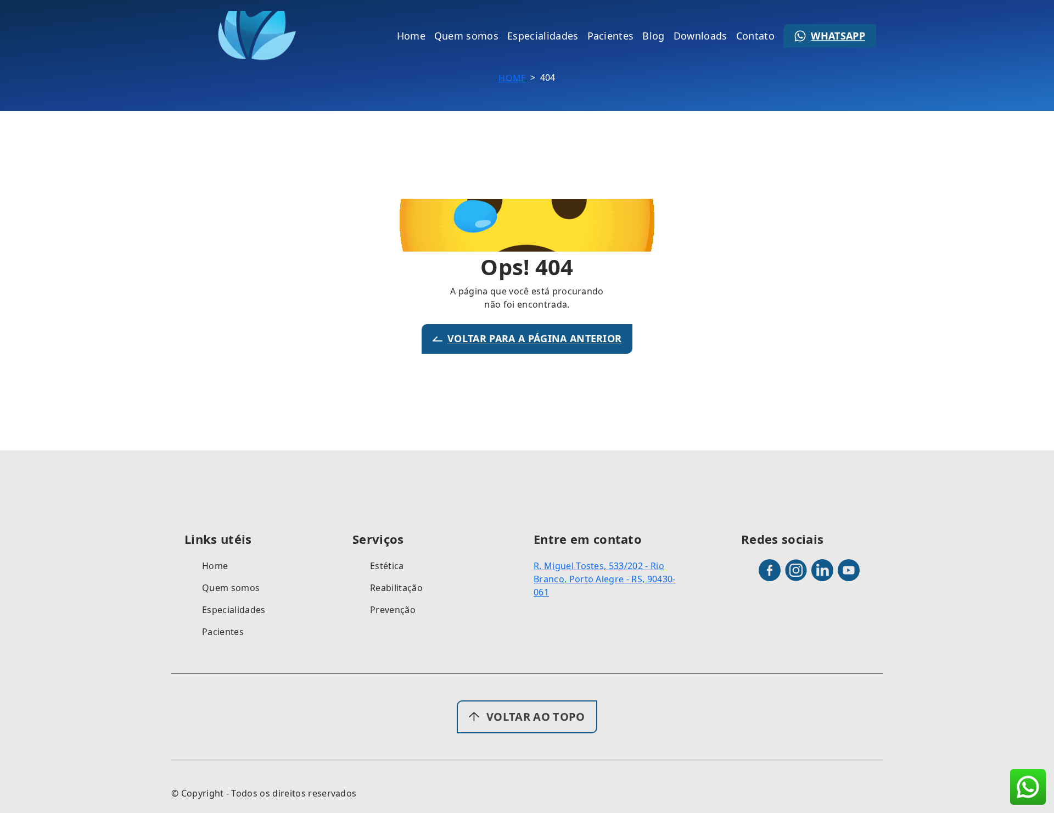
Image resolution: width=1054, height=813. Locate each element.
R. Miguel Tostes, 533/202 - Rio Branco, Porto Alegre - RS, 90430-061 (605, 579)
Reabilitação (396, 588)
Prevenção (393, 610)
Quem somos (231, 588)
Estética (387, 566)
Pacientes (223, 632)
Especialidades (233, 610)
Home (512, 78)
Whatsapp (838, 35)
